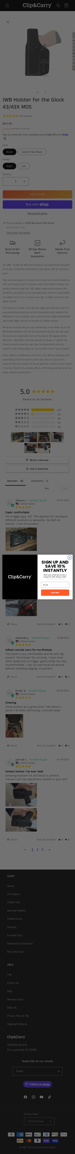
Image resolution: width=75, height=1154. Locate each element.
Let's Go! (55, 592)
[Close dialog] (70, 558)
